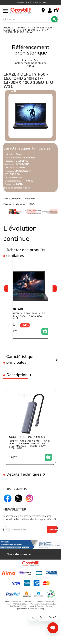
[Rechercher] (54, 19)
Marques (33, 608)
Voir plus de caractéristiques (16, 188)
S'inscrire (53, 529)
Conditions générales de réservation (19, 601)
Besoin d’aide (40, 2)
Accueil (7, 27)
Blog (42, 608)
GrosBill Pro (23, 2)
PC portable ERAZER (41, 27)
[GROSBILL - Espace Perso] (49, 10)
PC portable (21, 27)
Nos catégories (17, 554)
